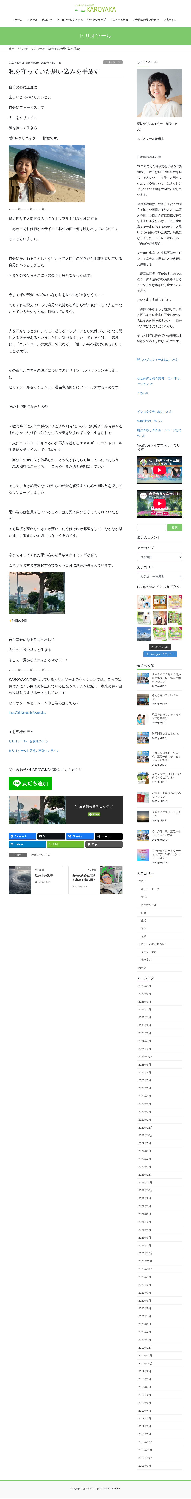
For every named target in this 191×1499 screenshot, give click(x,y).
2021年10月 (145, 1190)
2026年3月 (144, 1001)
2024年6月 (144, 1033)
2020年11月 (145, 1261)
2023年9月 (144, 1064)
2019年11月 (145, 1355)
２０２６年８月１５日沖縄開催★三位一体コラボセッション (166, 678)
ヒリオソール (113, 62)
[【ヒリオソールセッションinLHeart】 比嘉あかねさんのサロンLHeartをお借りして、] (144, 618)
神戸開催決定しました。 (166, 733)
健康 (143, 912)
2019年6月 (144, 1394)
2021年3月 (144, 1237)
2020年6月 (144, 1300)
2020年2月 (144, 1331)
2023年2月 (144, 1111)
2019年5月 (144, 1402)
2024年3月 (144, 1041)
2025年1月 (144, 1017)
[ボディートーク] (20, 880)
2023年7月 (144, 1080)
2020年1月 (144, 1339)
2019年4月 (144, 1410)
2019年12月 (145, 1347)
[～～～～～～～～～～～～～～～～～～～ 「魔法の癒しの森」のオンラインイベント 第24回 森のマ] (175, 634)
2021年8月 (144, 1206)
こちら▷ (143, 393)
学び (48, 854)
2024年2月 (144, 1048)
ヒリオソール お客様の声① (28, 741)
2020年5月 (144, 1308)
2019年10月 (145, 1363)
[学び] (111, 880)
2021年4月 (144, 1229)
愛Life (144, 897)
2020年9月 (144, 1277)
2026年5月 (144, 993)
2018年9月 (144, 1465)
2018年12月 (145, 1442)
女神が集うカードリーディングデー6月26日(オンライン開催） (166, 854)
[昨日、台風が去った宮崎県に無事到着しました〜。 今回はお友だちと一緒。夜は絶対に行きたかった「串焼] (144, 634)
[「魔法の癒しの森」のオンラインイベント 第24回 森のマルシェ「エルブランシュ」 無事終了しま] (175, 618)
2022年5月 (144, 1151)
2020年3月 (144, 1324)
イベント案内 (149, 951)
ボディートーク (150, 888)
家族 (143, 936)
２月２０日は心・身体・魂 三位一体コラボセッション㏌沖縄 (166, 756)
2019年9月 (144, 1371)
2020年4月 (144, 1316)
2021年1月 (144, 1245)
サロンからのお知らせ (151, 944)
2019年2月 (144, 1426)
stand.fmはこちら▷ (150, 420)
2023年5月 (144, 1095)
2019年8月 (144, 1379)
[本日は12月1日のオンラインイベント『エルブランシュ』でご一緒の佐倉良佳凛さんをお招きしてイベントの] (144, 602)
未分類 (142, 967)
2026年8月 (144, 985)
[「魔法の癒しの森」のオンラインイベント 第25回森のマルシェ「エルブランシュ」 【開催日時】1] (175, 602)
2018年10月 (145, 1457)
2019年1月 (144, 1434)
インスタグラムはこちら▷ (155, 411)
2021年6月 (144, 1214)
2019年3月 (144, 1418)
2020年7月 (144, 1292)
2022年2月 (144, 1158)
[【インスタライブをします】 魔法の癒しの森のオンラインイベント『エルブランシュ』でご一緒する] (160, 602)
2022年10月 (145, 1135)
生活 (143, 920)
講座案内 (146, 959)
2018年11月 (145, 1450)
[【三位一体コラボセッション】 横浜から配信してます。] (160, 618)
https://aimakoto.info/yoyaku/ (27, 712)
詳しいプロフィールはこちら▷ (158, 359)
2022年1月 (144, 1166)
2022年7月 (144, 1143)
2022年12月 (145, 1127)
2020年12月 (145, 1253)
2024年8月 (144, 1025)
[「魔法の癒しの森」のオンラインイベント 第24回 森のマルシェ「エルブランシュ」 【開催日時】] (160, 634)
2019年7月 (144, 1387)
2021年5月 (144, 1221)
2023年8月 (144, 1072)
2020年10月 (145, 1269)
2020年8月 (144, 1284)
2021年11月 (145, 1182)
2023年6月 (144, 1088)
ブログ (142, 881)
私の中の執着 (44, 875)
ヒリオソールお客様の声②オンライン (34, 750)
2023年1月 (144, 1119)
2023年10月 (145, 1056)
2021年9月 (144, 1198)
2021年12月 (145, 1174)
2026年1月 (144, 1009)
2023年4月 (144, 1103)
